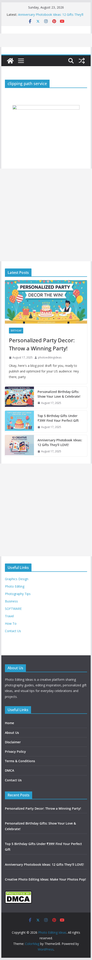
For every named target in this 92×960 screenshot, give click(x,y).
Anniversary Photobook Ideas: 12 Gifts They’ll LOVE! (60, 442)
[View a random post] (81, 60)
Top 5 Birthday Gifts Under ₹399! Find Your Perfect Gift (58, 418)
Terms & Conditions (20, 761)
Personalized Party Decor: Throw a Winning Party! (42, 344)
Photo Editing (14, 586)
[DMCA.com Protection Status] (18, 893)
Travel (9, 616)
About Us (12, 732)
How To (11, 623)
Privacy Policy (15, 751)
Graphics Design (16, 579)
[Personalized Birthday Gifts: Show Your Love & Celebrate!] (19, 397)
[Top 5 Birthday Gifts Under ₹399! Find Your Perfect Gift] (19, 421)
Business (11, 601)
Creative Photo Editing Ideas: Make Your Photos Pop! (45, 879)
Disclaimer (13, 742)
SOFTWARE (13, 608)
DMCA (9, 770)
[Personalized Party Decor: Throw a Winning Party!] (46, 302)
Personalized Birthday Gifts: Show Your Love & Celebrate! (59, 394)
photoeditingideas (49, 357)
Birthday (16, 330)
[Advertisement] (46, 215)
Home (9, 723)
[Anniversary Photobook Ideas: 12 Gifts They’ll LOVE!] (19, 446)
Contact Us (13, 631)
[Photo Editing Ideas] (10, 60)
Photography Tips (18, 594)
